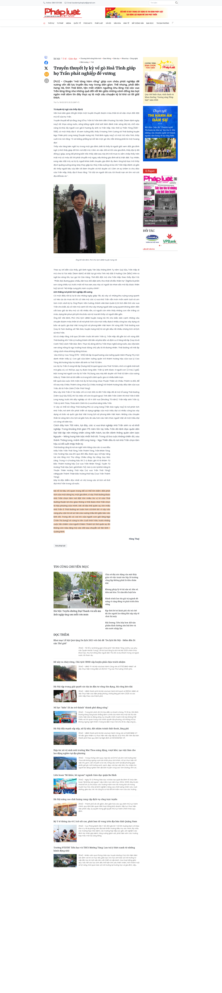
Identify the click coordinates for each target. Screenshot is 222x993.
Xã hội (108, 23)
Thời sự (51, 23)
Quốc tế (77, 23)
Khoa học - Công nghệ (130, 58)
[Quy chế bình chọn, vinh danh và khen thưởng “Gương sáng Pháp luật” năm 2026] (160, 81)
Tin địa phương (162, 23)
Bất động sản (138, 23)
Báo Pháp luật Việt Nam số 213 (159, 220)
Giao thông (107, 58)
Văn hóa (117, 23)
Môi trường (84, 62)
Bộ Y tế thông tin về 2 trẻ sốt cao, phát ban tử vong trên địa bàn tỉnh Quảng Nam (95, 821)
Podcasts (88, 23)
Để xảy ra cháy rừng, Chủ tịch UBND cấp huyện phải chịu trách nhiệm (89, 661)
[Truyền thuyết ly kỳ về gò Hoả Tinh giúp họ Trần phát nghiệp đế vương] (62, 13)
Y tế (92, 62)
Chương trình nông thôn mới (90, 58)
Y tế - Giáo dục (70, 58)
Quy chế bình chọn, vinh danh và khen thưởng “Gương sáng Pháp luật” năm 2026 (159, 97)
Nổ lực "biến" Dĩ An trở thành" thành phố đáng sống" (81, 707)
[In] (46, 80)
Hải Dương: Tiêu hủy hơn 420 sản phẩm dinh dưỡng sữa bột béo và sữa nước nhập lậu (120, 625)
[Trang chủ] (44, 23)
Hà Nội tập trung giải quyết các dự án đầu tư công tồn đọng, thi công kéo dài (93, 686)
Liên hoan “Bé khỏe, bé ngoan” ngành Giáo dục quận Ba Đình (85, 775)
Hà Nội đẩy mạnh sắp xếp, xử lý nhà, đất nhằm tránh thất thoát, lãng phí (91, 728)
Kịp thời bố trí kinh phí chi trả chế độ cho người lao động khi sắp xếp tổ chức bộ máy (122, 613)
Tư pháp (60, 23)
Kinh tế (126, 23)
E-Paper (150, 171)
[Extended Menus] (173, 23)
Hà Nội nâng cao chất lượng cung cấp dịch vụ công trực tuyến (85, 799)
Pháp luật (99, 23)
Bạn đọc (150, 23)
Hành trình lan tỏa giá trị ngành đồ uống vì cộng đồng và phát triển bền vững (122, 601)
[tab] (159, 245)
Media (68, 23)
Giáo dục (116, 58)
